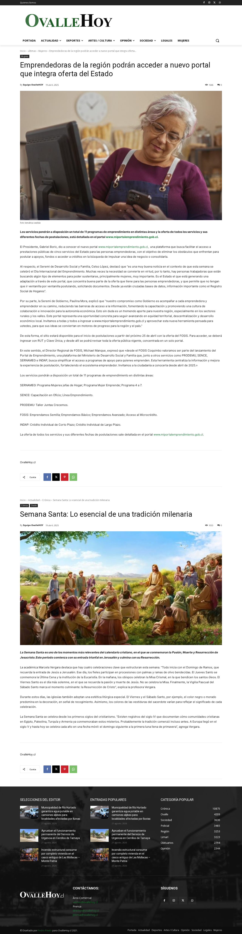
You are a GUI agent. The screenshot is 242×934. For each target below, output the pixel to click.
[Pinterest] (64, 477)
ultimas (32, 51)
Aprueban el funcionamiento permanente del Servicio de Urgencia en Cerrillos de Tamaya (60, 834)
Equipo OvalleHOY (33, 84)
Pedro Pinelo (45, 930)
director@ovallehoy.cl (86, 910)
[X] (214, 3)
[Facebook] (204, 3)
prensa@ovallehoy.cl (85, 915)
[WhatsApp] (220, 3)
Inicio (23, 51)
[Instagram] (209, 3)
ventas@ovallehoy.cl (85, 902)
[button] (217, 40)
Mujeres (42, 51)
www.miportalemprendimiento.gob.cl (132, 237)
